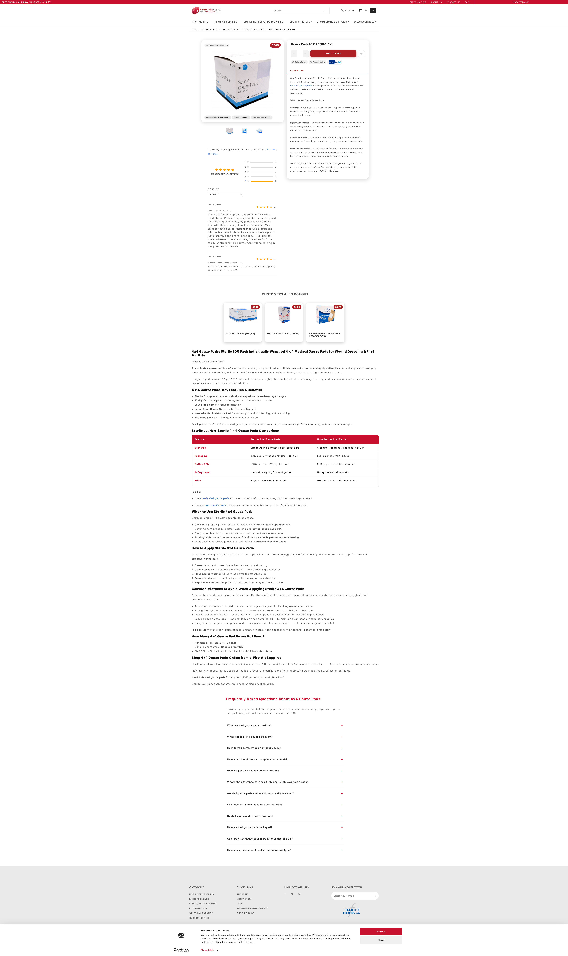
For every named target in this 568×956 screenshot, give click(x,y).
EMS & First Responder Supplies (263, 22)
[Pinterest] (300, 895)
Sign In (349, 10)
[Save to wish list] (361, 53)
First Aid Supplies (226, 22)
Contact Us (453, 2)
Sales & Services (364, 22)
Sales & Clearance (201, 913)
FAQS (240, 903)
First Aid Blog (418, 2)
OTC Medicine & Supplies (332, 22)
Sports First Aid (300, 22)
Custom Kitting (199, 918)
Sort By (213, 189)
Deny (381, 940)
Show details (207, 950)
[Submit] (375, 896)
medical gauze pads (301, 85)
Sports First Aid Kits (202, 903)
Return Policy (300, 62)
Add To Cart (333, 53)
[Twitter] (293, 895)
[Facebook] (286, 895)
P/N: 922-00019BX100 (215, 45)
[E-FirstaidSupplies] (206, 10)
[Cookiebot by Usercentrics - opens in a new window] (181, 950)
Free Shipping (319, 62)
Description (297, 71)
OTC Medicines (198, 908)
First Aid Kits (200, 22)
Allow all (381, 931)
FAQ (467, 2)
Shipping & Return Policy (252, 908)
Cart (368, 10)
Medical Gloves (199, 899)
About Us (436, 2)
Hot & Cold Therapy (201, 894)
